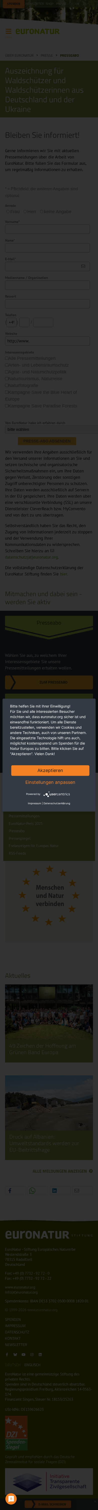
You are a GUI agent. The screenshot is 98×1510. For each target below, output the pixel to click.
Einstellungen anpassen (50, 782)
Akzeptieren (50, 770)
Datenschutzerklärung (56, 803)
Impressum (34, 803)
